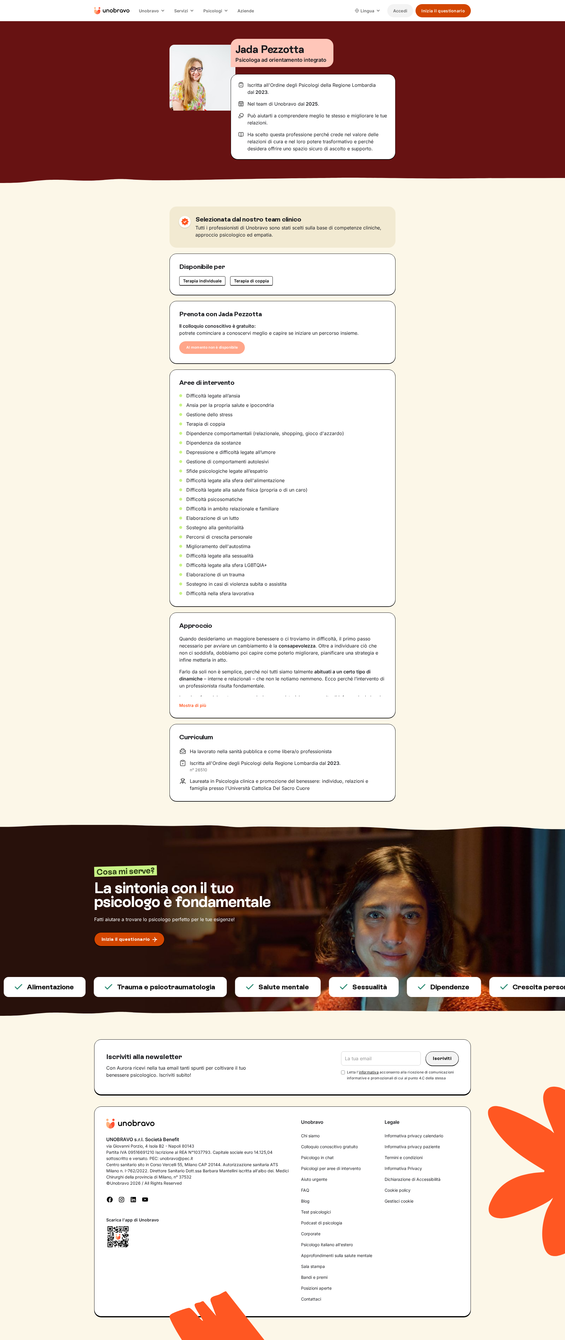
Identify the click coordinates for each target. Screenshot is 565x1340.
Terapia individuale (202, 280)
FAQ (305, 1190)
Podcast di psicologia (321, 1222)
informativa (369, 1072)
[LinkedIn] (133, 1199)
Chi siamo (310, 1135)
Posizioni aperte (316, 1288)
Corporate (310, 1233)
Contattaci (311, 1298)
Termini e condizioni (404, 1157)
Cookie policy (398, 1190)
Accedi (400, 10)
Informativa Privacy (403, 1168)
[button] (152, 10)
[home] (111, 10)
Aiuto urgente (314, 1179)
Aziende (245, 10)
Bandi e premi (314, 1277)
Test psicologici (316, 1211)
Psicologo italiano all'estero (327, 1244)
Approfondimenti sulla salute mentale (336, 1255)
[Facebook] (109, 1199)
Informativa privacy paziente (412, 1146)
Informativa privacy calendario (414, 1135)
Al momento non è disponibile (212, 347)
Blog (305, 1200)
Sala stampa (313, 1266)
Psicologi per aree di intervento (331, 1168)
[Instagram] (121, 1199)
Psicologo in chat (317, 1157)
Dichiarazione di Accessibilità (413, 1179)
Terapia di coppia (251, 280)
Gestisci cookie (399, 1200)
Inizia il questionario (443, 10)
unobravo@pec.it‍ (176, 1158)
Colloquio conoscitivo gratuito (329, 1146)
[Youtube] (145, 1199)
